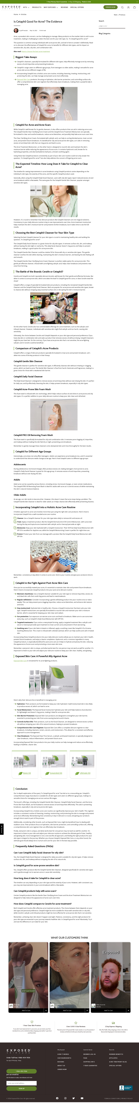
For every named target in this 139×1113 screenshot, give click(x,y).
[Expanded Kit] (54, 768)
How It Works (63, 1054)
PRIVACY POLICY (127, 1098)
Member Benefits (116, 1054)
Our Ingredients (64, 1058)
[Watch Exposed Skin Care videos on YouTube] (82, 1099)
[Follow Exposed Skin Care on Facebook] (57, 1099)
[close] (137, 2)
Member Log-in (89, 1054)
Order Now (110, 7)
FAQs (85, 1058)
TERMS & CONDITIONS (112, 1098)
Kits (25, 7)
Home (16, 14)
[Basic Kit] (25, 768)
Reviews (64, 7)
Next (115, 15)
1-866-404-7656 (21, 1071)
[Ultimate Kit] (83, 768)
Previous (122, 15)
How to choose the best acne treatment (36, 51)
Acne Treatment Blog (118, 1062)
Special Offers (77, 7)
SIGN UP (21, 1088)
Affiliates (113, 1058)
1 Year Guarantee (90, 1065)
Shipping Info (89, 1062)
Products (36, 7)
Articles (23, 14)
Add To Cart (26, 1010)
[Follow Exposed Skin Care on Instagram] (65, 1099)
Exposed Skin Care (23, 79)
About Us (61, 1065)
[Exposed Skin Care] (11, 7)
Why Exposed (50, 7)
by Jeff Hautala (23, 30)
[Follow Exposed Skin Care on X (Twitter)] (74, 1099)
